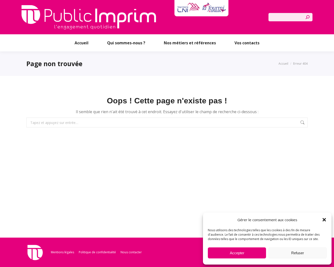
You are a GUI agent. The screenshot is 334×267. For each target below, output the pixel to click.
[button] (324, 219)
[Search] (308, 17)
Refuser (297, 253)
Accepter (237, 253)
